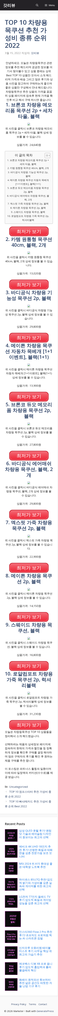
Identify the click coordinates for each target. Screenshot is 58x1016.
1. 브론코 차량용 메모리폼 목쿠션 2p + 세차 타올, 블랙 (28, 162)
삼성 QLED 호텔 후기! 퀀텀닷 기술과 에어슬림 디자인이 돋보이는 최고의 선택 (35, 834)
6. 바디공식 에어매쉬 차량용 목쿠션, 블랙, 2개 (28, 197)
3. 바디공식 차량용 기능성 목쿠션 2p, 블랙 (28, 174)
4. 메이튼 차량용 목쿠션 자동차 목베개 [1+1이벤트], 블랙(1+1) (28, 182)
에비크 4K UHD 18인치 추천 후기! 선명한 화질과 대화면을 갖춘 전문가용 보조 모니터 (36, 851)
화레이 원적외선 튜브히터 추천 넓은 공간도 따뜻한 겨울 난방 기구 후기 (35, 983)
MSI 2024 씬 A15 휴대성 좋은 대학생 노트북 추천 (35, 865)
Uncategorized (18, 787)
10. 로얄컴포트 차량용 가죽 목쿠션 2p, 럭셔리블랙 (28, 218)
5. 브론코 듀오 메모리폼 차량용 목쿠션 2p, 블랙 (28, 189)
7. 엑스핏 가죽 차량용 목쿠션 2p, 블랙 (28, 203)
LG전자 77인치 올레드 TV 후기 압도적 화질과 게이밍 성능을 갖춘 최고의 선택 (35, 900)
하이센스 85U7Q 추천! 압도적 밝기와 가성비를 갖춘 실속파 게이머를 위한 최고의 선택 (36, 884)
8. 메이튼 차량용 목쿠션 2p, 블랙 (28, 207)
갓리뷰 (9, 5)
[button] (37, 5)
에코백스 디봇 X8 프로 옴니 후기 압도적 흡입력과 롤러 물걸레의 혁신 (35, 967)
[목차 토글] (45, 155)
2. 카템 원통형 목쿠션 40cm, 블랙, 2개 (28, 168)
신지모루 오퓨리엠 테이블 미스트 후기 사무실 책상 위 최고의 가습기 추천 (35, 951)
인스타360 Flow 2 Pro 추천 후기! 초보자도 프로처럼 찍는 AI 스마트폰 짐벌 (35, 935)
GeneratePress (45, 1011)
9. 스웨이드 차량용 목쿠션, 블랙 (28, 212)
